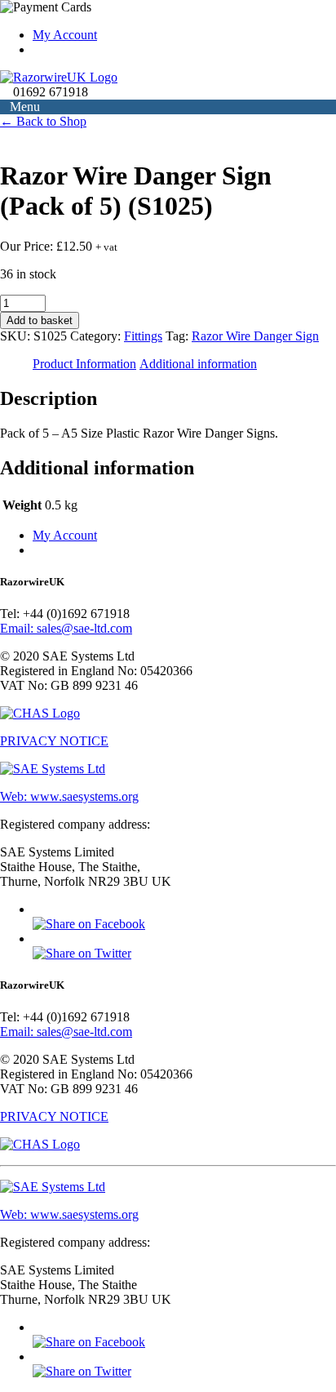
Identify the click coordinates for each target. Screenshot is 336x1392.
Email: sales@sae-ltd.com (66, 628)
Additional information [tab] (198, 364)
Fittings (143, 336)
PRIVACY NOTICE (54, 741)
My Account (65, 535)
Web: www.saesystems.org (69, 796)
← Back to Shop (43, 121)
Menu (25, 106)
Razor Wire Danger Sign (255, 336)
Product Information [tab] (84, 364)
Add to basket (40, 320)
